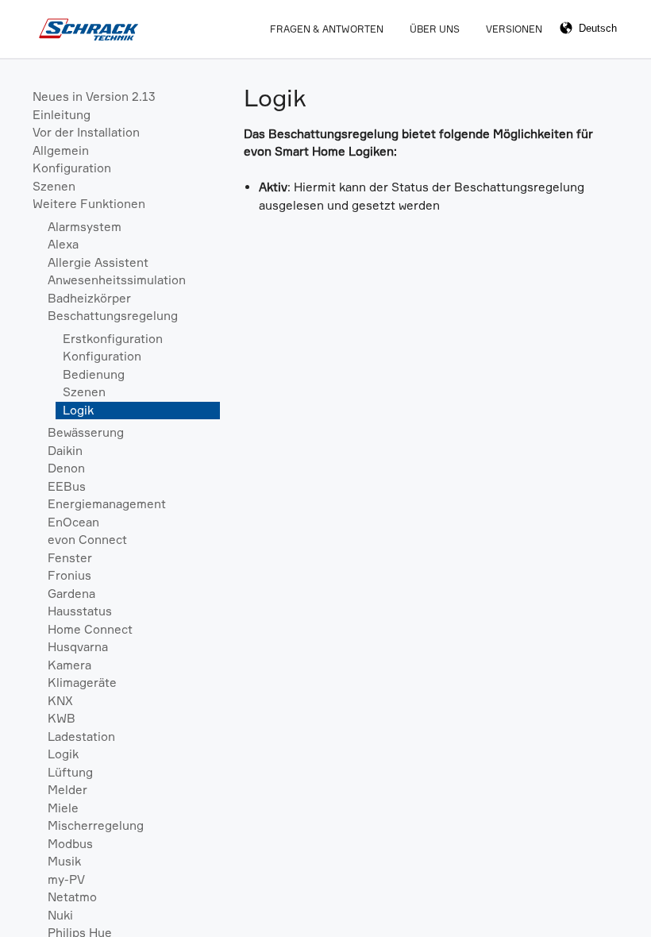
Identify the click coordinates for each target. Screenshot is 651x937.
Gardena (71, 593)
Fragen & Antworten (326, 29)
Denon (66, 468)
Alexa (63, 244)
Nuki (60, 915)
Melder (67, 789)
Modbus (70, 843)
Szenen (54, 186)
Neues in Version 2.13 (94, 96)
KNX (60, 700)
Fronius (69, 575)
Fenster (70, 557)
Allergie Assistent (98, 262)
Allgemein (61, 150)
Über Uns (435, 29)
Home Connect (90, 629)
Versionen (514, 29)
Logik (78, 410)
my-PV (66, 879)
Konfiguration (72, 167)
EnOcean (73, 522)
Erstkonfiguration (113, 338)
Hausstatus (80, 611)
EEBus (67, 486)
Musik (64, 861)
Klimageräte (82, 682)
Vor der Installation (86, 132)
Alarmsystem (84, 226)
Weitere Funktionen (89, 203)
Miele (63, 808)
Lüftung (70, 772)
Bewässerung (86, 432)
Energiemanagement (107, 503)
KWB (61, 718)
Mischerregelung (96, 825)
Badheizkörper (89, 298)
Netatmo (72, 896)
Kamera (69, 665)
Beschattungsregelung (113, 315)
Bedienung (94, 374)
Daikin (65, 450)
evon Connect (87, 539)
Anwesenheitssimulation (117, 279)
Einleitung (62, 114)
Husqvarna (78, 646)
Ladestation (81, 736)
